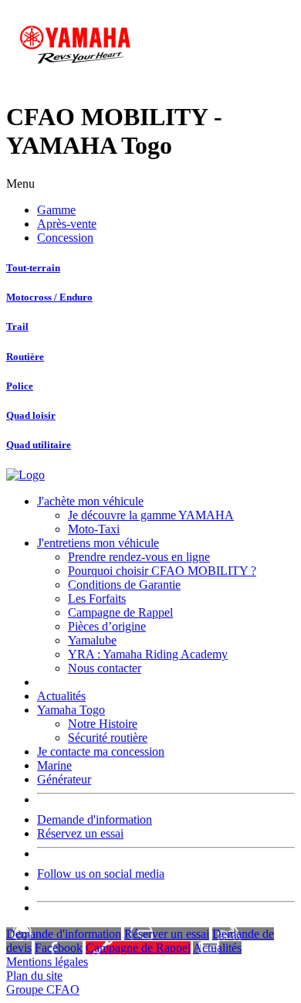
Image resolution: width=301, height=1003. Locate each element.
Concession (65, 237)
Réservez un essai (80, 833)
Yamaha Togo (71, 709)
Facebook (59, 947)
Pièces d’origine (107, 626)
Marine (54, 765)
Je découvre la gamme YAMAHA (151, 515)
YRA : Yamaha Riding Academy (148, 654)
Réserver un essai (166, 933)
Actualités (61, 695)
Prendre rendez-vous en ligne (139, 556)
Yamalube (92, 640)
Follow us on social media (100, 873)
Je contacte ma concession (100, 751)
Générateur (64, 779)
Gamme (56, 209)
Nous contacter (104, 668)
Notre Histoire (102, 723)
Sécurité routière (107, 737)
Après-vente (66, 223)
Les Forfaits (97, 598)
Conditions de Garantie (124, 584)
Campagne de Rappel (120, 612)
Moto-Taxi (94, 529)
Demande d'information (94, 819)
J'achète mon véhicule (90, 501)
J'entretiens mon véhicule (98, 542)
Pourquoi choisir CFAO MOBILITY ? (162, 570)
